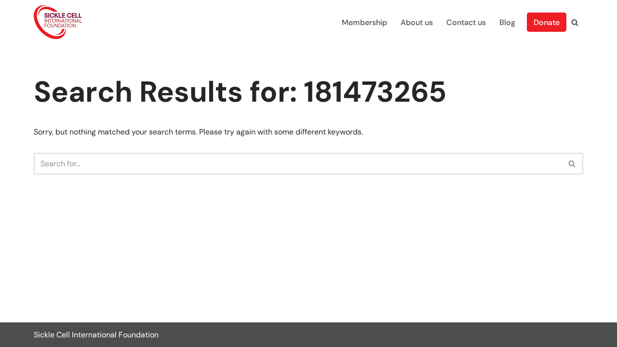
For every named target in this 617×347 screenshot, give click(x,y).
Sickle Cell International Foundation (96, 335)
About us (417, 22)
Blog (507, 22)
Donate (547, 22)
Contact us (466, 22)
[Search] (574, 22)
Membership (364, 22)
